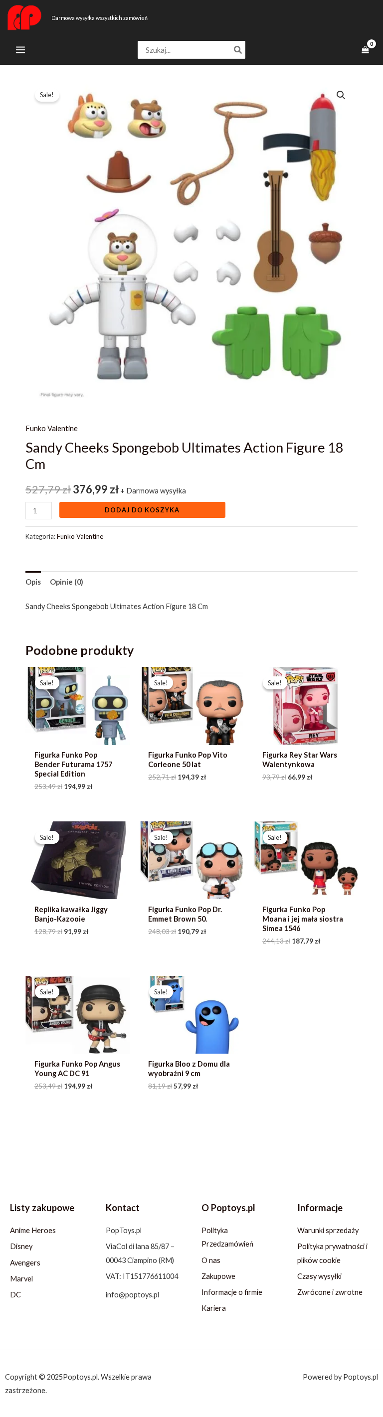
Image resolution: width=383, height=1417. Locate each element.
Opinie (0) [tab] (66, 582)
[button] (341, 95)
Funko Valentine (51, 428)
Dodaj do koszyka (142, 510)
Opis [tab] (33, 582)
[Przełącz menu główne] (20, 49)
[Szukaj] (238, 50)
